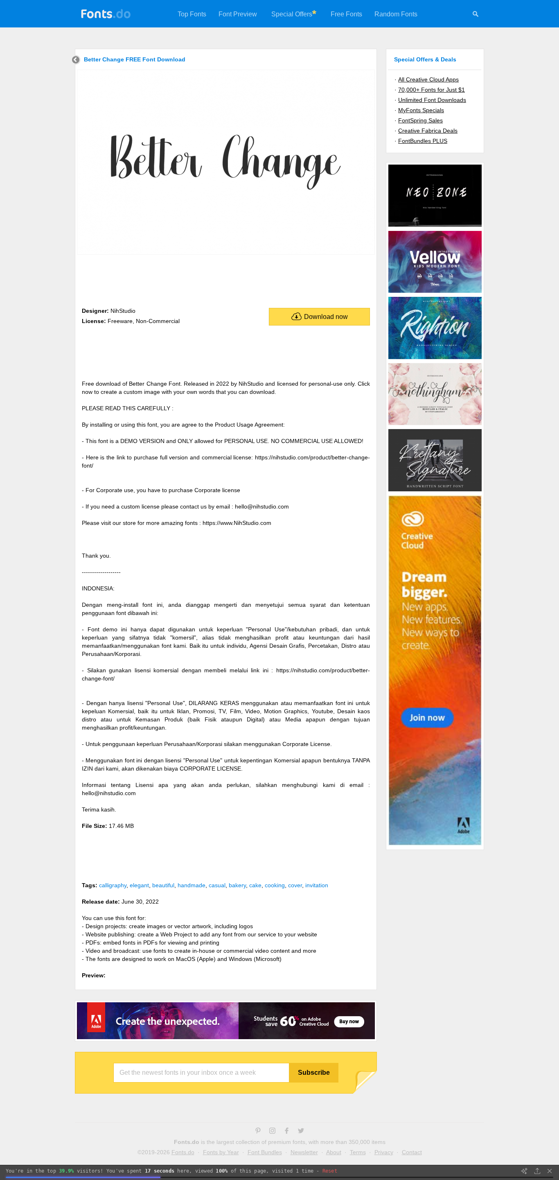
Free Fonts (346, 14)
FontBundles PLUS (422, 141)
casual (217, 885)
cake (255, 885)
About (333, 1152)
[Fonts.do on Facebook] (287, 1131)
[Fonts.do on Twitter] (301, 1131)
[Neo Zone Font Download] (435, 226)
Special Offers (291, 14)
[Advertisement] (226, 279)
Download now (326, 316)
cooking (275, 885)
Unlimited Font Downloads (432, 100)
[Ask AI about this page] (524, 1170)
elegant (139, 885)
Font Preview (238, 14)
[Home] (76, 61)
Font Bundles (265, 1152)
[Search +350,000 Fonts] (475, 15)
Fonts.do (182, 1152)
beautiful (163, 885)
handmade (191, 885)
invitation (316, 885)
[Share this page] (537, 1170)
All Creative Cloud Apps (428, 79)
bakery (237, 885)
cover (295, 885)
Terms (358, 1152)
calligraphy (112, 885)
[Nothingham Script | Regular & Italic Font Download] (435, 424)
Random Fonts (395, 14)
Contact (412, 1152)
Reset (329, 1171)
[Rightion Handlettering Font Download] (435, 358)
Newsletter (304, 1152)
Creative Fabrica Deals (428, 130)
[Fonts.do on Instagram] (272, 1131)
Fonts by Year (221, 1152)
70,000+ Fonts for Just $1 (431, 89)
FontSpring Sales (420, 120)
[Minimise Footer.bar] (549, 1170)
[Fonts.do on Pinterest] (258, 1131)
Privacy (383, 1152)
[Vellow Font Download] (435, 292)
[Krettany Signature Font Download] (435, 491)
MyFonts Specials (421, 110)
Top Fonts (192, 14)
